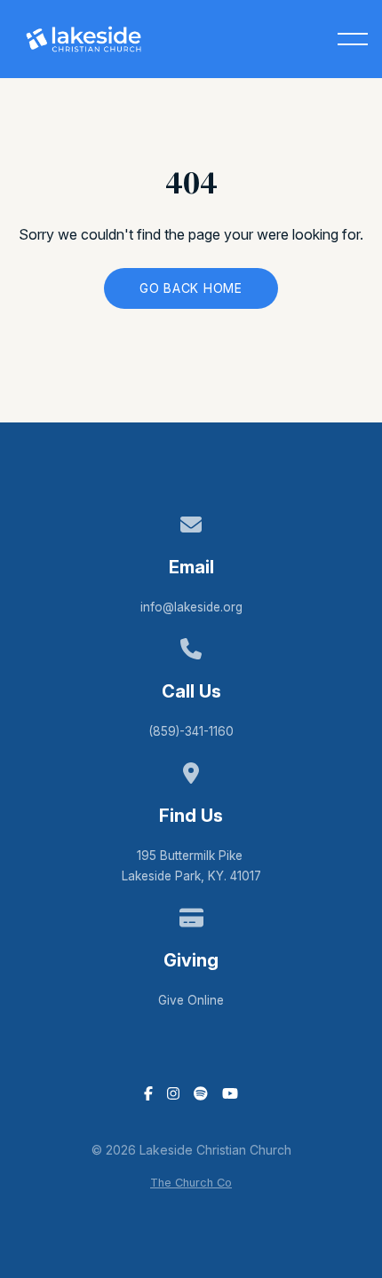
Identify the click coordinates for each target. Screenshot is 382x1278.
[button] (353, 39)
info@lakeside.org (191, 607)
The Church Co (191, 1182)
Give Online (191, 1000)
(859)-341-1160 (191, 731)
